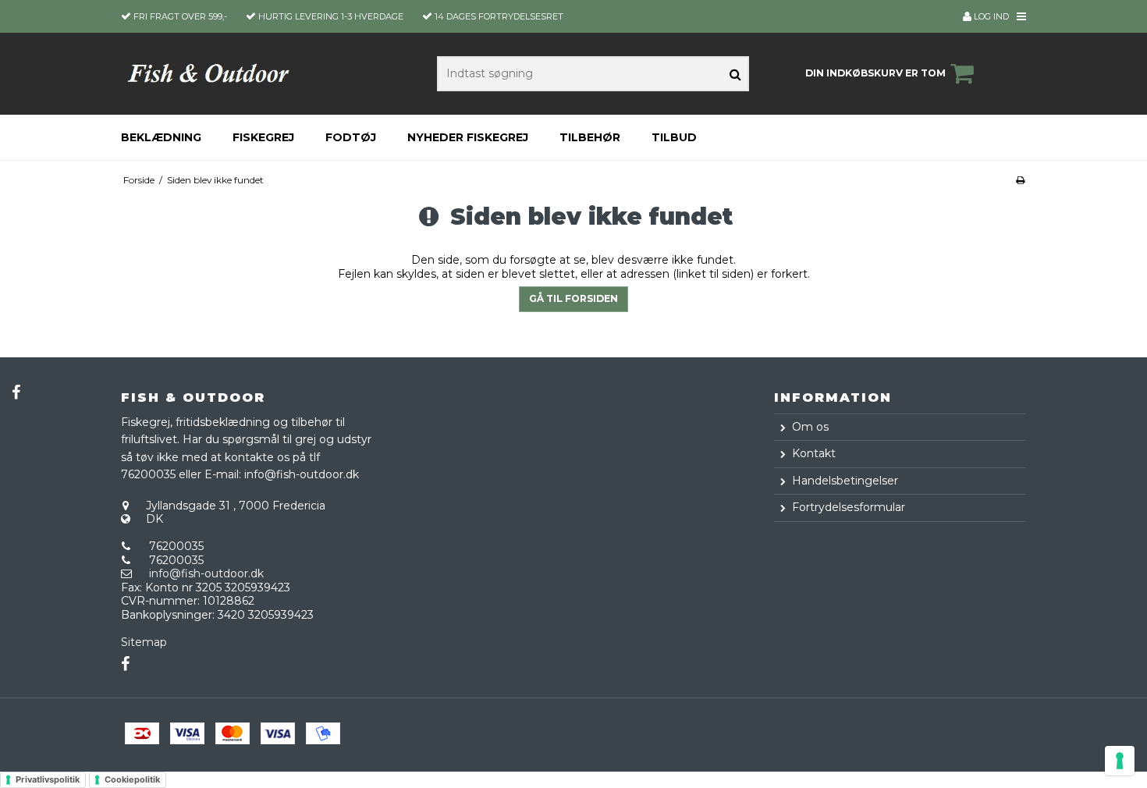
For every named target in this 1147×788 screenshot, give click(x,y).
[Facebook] (15, 392)
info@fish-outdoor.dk (206, 573)
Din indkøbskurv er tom (875, 73)
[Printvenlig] (1020, 180)
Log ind (990, 16)
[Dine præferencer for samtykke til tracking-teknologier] (1120, 761)
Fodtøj (350, 137)
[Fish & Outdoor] (209, 73)
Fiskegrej (263, 137)
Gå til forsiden (573, 298)
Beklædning (161, 137)
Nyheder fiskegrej (467, 137)
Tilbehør (589, 137)
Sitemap (144, 642)
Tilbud (674, 137)
